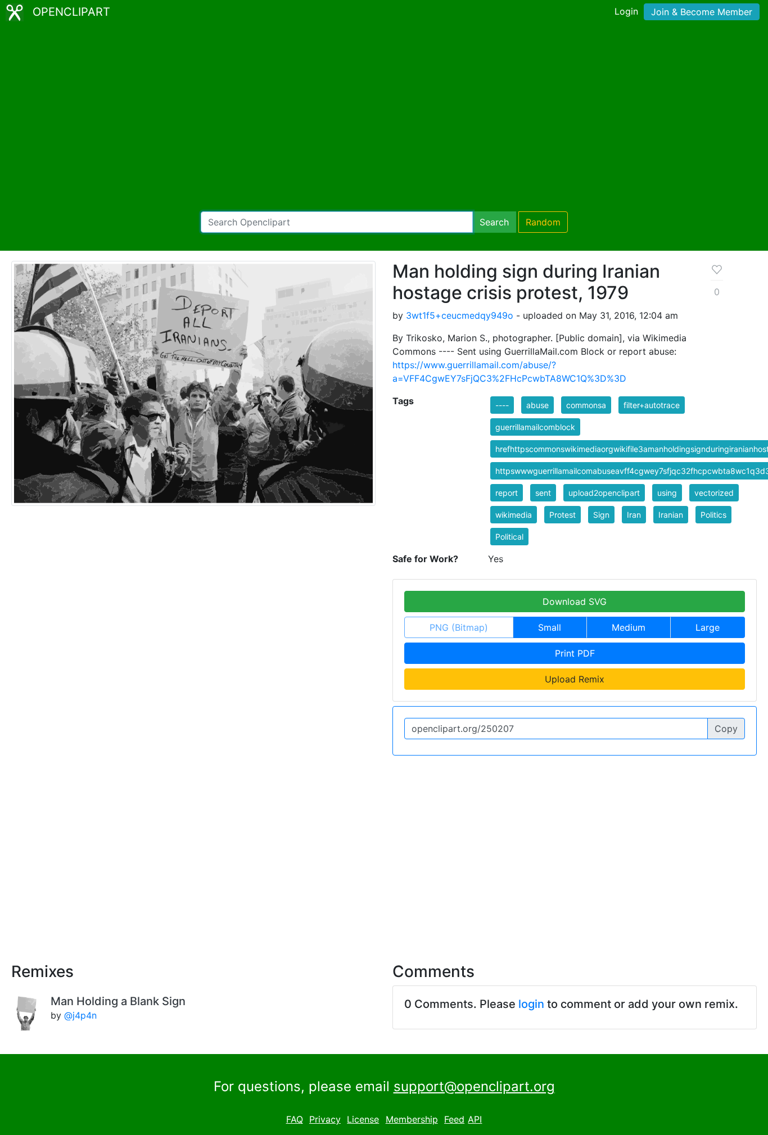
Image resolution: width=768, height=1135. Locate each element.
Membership (412, 1119)
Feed (454, 1119)
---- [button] (502, 405)
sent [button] (543, 493)
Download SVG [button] (575, 601)
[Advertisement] (384, 118)
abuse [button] (537, 405)
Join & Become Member (701, 11)
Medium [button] (628, 627)
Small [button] (549, 627)
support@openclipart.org (474, 1086)
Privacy (325, 1119)
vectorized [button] (714, 493)
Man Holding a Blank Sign (118, 1001)
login (531, 1004)
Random (543, 222)
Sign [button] (601, 514)
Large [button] (707, 627)
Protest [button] (562, 514)
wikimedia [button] (513, 514)
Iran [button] (634, 514)
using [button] (667, 493)
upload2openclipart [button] (604, 493)
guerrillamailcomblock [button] (535, 427)
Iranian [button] (670, 514)
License (363, 1119)
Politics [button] (713, 514)
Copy (726, 728)
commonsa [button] (586, 405)
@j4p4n (80, 1015)
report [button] (506, 493)
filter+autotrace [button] (652, 405)
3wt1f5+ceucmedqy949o (459, 315)
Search (494, 222)
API (475, 1119)
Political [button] (509, 536)
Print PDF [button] (575, 653)
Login (626, 11)
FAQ (294, 1119)
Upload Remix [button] (574, 679)
